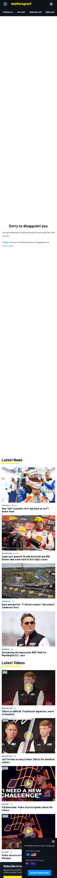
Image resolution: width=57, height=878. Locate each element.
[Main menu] (5, 4)
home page (7, 245)
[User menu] (51, 4)
